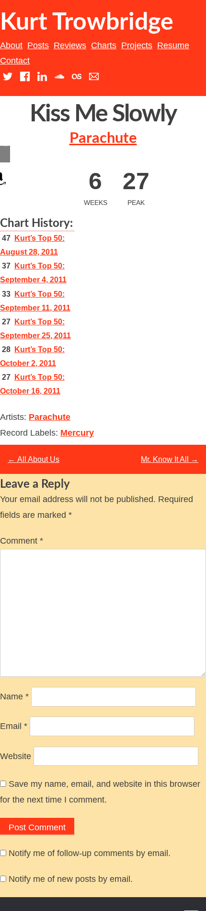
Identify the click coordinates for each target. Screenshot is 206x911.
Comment (21, 541)
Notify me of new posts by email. (71, 879)
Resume (173, 45)
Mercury (77, 433)
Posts (38, 45)
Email (13, 726)
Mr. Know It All (169, 459)
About (11, 45)
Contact (15, 60)
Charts (103, 45)
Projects (136, 45)
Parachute (103, 138)
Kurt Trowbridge (86, 22)
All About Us (33, 459)
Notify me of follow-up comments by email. (90, 853)
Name (14, 696)
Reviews (70, 45)
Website (15, 756)
